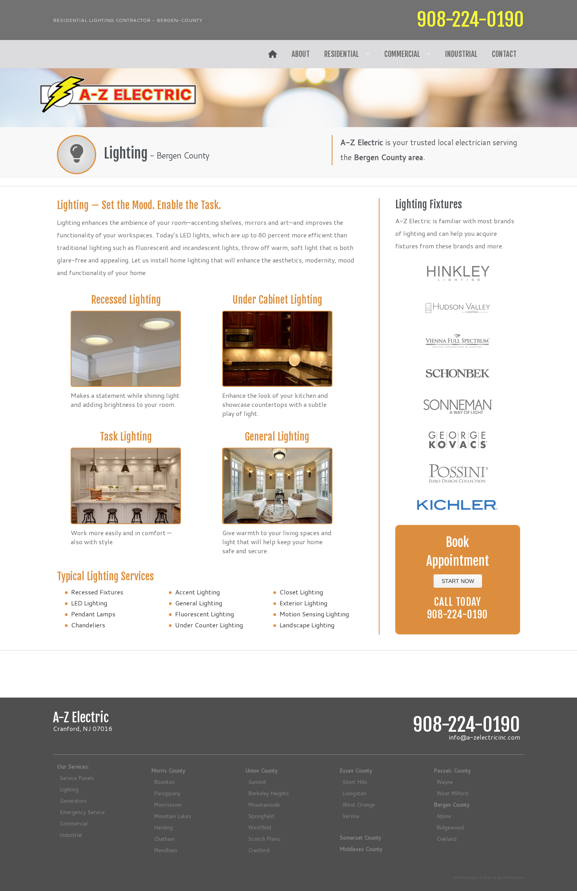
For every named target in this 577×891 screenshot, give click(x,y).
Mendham (165, 850)
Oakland (446, 838)
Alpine (443, 816)
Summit (257, 781)
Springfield (261, 816)
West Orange (358, 804)
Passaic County (452, 770)
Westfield (259, 827)
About (301, 54)
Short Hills (354, 781)
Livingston (354, 793)
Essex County (356, 770)
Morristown (168, 804)
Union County (261, 770)
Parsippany (167, 793)
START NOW (458, 581)
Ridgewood (450, 827)
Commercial (402, 54)
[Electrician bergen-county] (272, 54)
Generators (73, 800)
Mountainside (264, 804)
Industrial (461, 54)
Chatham (164, 838)
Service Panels (77, 778)
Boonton (164, 781)
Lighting (69, 789)
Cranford (258, 850)
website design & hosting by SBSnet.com (488, 877)
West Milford (452, 793)
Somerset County (360, 837)
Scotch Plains (264, 838)
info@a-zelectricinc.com (484, 737)
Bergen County (451, 804)
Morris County (168, 770)
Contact (504, 54)
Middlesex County (361, 849)
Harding (163, 827)
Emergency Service (82, 812)
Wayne (444, 781)
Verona (350, 816)
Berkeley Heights (268, 793)
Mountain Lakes (172, 816)
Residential (341, 54)
